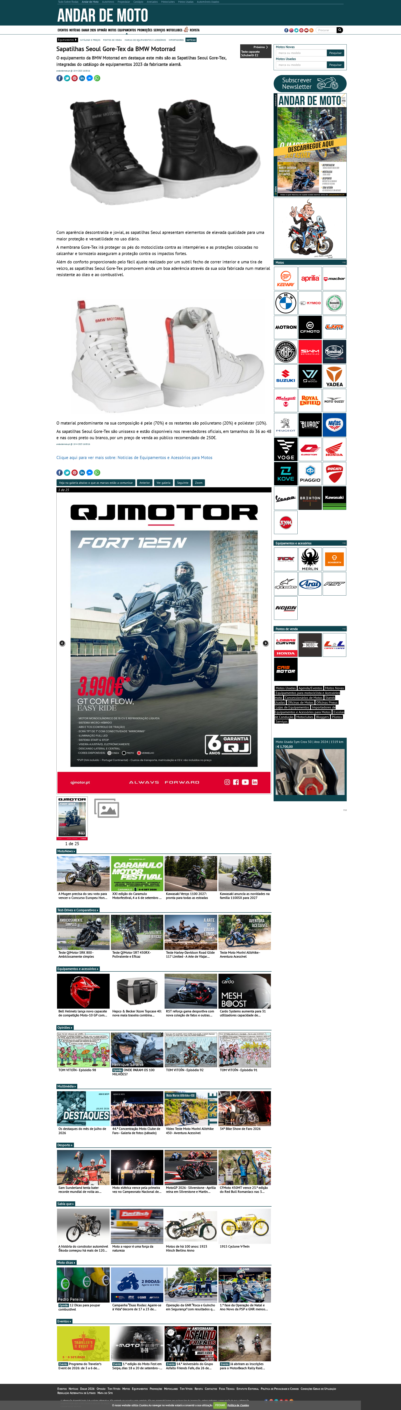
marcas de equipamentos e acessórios (145, 40)
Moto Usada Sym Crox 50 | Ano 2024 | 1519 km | (309, 744)
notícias (191, 40)
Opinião (102, 30)
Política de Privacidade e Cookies (280, 1389)
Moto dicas (65, 1262)
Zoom (198, 483)
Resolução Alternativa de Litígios (76, 1393)
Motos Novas (334, 688)
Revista (194, 30)
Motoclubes (174, 30)
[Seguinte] (228, 643)
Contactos (211, 1389)
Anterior (145, 483)
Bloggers (322, 717)
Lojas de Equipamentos (292, 707)
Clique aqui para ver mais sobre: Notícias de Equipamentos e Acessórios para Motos (134, 457)
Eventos (63, 30)
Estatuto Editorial (248, 1389)
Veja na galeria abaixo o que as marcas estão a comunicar (96, 483)
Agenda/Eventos (310, 688)
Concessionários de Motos (303, 697)
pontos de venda (112, 40)
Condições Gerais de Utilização (318, 1389)
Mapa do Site (105, 1393)
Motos (126, 1389)
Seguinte (182, 483)
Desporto (63, 1145)
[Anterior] (99, 643)
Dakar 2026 (88, 30)
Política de (238, 1405)
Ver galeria (163, 483)
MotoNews (65, 851)
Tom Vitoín (114, 1389)
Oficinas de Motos (300, 702)
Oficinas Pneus (327, 702)
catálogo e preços (90, 40)
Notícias (73, 1389)
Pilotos (337, 717)
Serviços (282, 721)
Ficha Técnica (227, 1389)
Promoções (144, 30)
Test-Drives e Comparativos (76, 910)
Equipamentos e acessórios (76, 969)
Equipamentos (140, 1389)
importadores (176, 40)
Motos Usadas (286, 688)
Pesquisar (335, 53)
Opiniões (63, 1027)
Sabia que (64, 1204)
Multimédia (65, 1086)
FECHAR (220, 1405)
